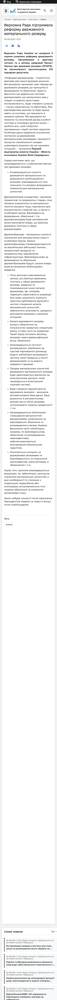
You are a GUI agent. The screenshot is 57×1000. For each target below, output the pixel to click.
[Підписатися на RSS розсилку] (18, 45)
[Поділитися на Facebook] (12, 45)
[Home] (21, 10)
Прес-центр (33, 19)
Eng (9, 2)
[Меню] (51, 10)
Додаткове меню (19, 19)
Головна (8, 19)
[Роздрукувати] (6, 45)
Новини (9, 524)
